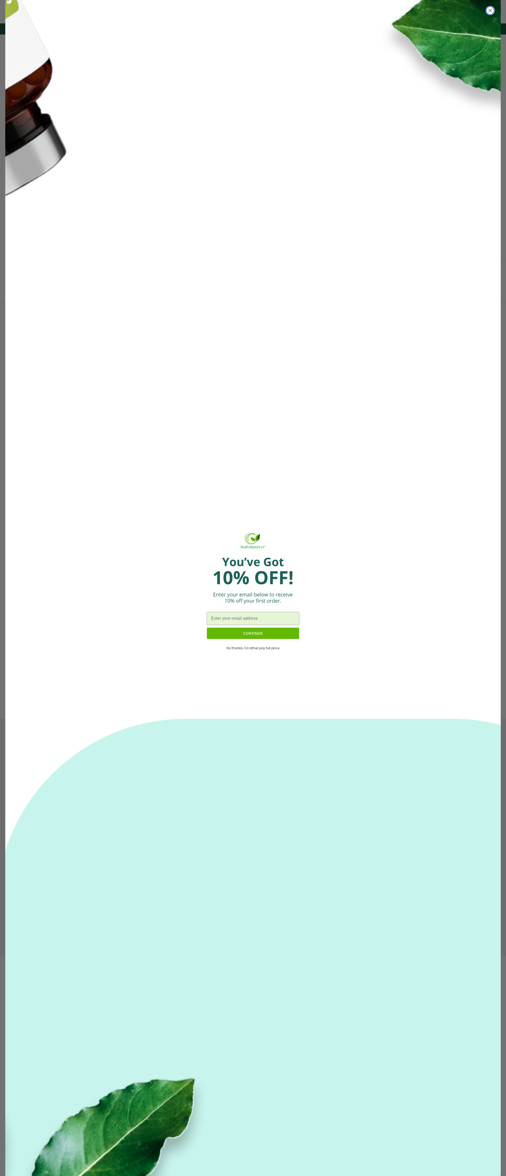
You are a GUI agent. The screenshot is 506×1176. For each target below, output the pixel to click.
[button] (253, 633)
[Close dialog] (490, 10)
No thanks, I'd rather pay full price (253, 648)
